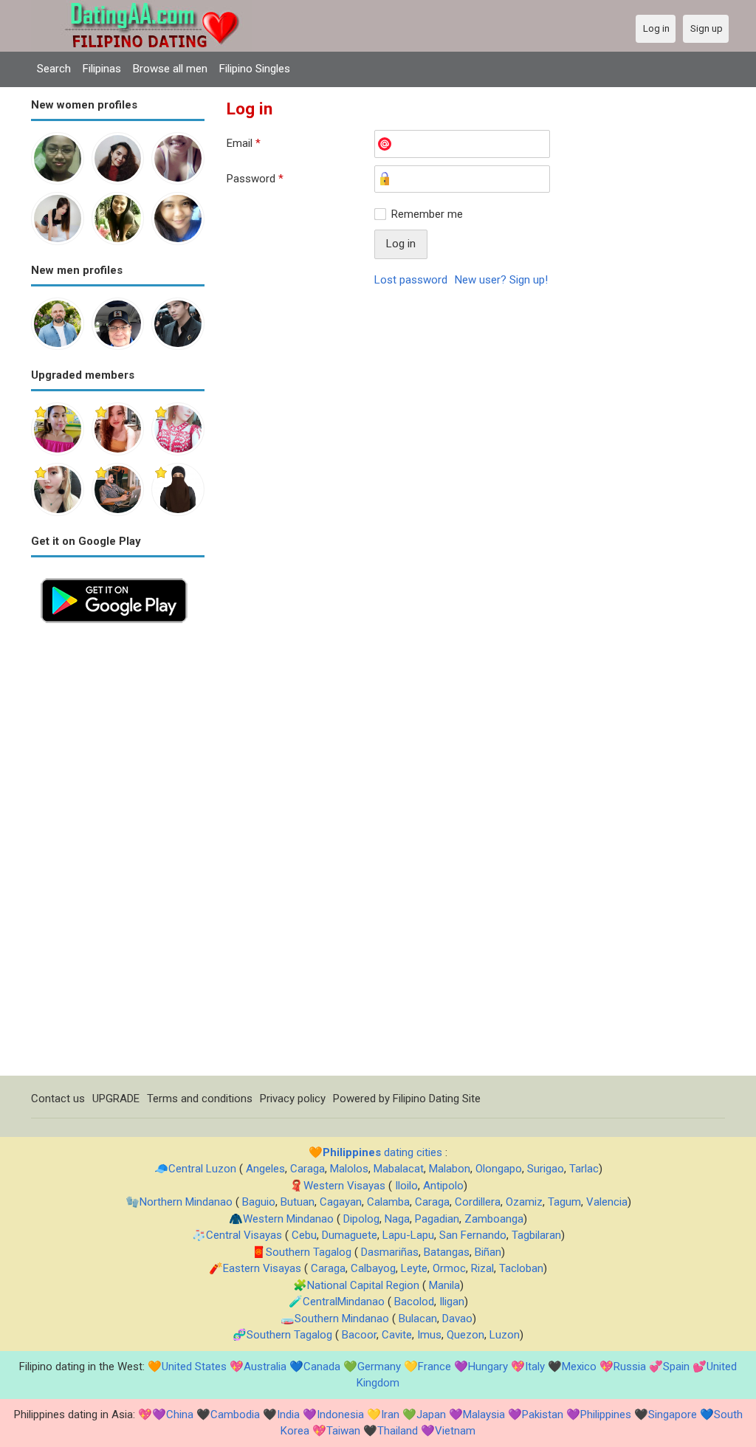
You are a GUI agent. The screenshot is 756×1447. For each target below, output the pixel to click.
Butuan (298, 1202)
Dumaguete (349, 1235)
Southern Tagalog (308, 1252)
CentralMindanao (344, 1301)
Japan (431, 1414)
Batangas (447, 1252)
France (434, 1366)
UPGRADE (116, 1098)
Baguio (258, 1202)
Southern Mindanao (342, 1318)
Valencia (607, 1202)
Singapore (672, 1414)
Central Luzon (202, 1168)
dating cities (382, 1152)
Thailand (397, 1430)
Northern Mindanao (186, 1202)
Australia (265, 1366)
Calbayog (373, 1268)
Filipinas (102, 68)
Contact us (58, 1098)
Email (244, 143)
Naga (397, 1219)
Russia (630, 1366)
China (179, 1414)
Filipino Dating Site (437, 1098)
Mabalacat (399, 1168)
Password (255, 178)
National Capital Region (363, 1285)
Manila (444, 1285)
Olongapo (498, 1168)
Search (54, 68)
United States (194, 1366)
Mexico (579, 1366)
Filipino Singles (254, 68)
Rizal (482, 1268)
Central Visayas (244, 1235)
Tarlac (584, 1168)
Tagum (564, 1202)
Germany (379, 1366)
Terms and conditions (199, 1098)
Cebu (304, 1235)
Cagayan (341, 1202)
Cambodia (235, 1414)
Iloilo (406, 1185)
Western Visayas (344, 1185)
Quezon (465, 1334)
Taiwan (343, 1430)
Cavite (397, 1334)
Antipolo (443, 1185)
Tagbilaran (536, 1235)
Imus (429, 1334)
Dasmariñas (390, 1252)
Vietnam (455, 1430)
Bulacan (418, 1318)
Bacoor (359, 1334)
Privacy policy (293, 1098)
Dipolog (361, 1219)
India (288, 1414)
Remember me (427, 214)
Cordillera (478, 1202)
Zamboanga (493, 1219)
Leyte (414, 1268)
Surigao (545, 1168)
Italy (535, 1366)
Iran (390, 1414)
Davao (457, 1318)
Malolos (349, 1168)
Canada (321, 1366)
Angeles (265, 1168)
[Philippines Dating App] (114, 576)
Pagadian (437, 1219)
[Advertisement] (118, 854)
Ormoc (449, 1268)
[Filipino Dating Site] (141, 8)
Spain (676, 1366)
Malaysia (484, 1414)
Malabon (449, 1168)
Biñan (488, 1252)
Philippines (605, 1414)
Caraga (307, 1168)
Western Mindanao (288, 1219)
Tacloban (521, 1268)
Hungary (488, 1366)
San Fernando (472, 1235)
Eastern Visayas (262, 1268)
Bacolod (414, 1301)
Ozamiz (524, 1202)
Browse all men (170, 68)
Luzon (504, 1334)
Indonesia (340, 1414)
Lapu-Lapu (408, 1235)
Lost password (410, 279)
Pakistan (542, 1414)
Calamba (388, 1202)
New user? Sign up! (501, 279)
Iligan (451, 1301)
